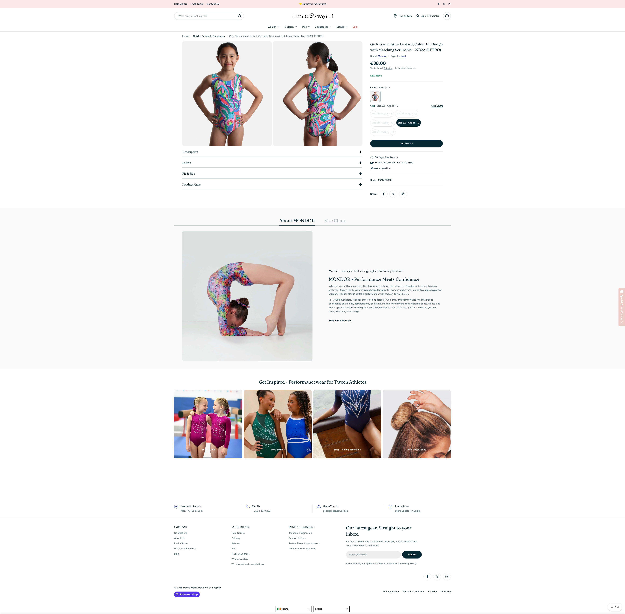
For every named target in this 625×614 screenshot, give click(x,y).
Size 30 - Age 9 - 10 (383, 124)
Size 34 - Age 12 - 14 (383, 133)
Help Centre (180, 3)
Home (185, 36)
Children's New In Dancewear (209, 36)
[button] (621, 307)
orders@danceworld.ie (335, 510)
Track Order (197, 3)
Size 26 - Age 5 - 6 (383, 114)
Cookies (432, 591)
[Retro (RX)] (375, 96)
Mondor (382, 56)
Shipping (388, 68)
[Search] (240, 16)
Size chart (437, 105)
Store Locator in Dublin (407, 510)
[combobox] (209, 16)
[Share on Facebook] (384, 194)
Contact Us (213, 3)
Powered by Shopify (209, 587)
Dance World (190, 587)
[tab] (297, 221)
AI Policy (446, 591)
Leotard (401, 56)
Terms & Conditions (413, 591)
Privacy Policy (391, 591)
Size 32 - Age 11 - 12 (408, 122)
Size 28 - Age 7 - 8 (407, 114)
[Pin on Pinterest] (403, 194)
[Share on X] (393, 194)
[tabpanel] (312, 296)
